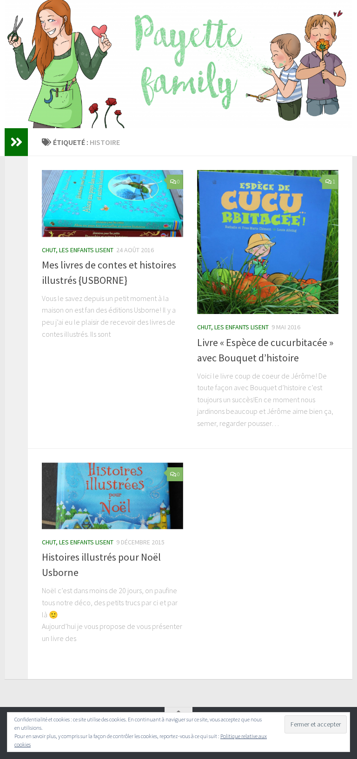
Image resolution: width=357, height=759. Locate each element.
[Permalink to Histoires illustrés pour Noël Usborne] (112, 496)
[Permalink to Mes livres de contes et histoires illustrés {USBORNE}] (112, 203)
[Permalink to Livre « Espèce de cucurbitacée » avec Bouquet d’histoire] (267, 242)
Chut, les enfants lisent (77, 250)
